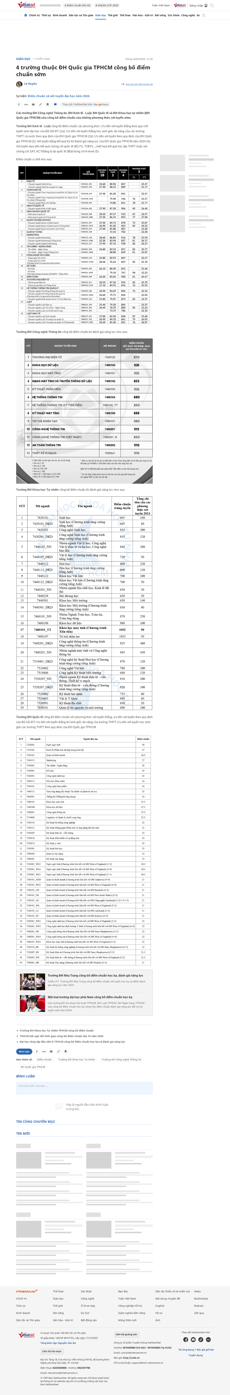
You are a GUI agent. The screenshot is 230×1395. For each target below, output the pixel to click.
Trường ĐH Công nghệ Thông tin (121, 1059)
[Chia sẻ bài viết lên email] (33, 104)
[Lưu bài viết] (47, 104)
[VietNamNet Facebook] (185, 1341)
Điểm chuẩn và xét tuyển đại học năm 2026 (58, 96)
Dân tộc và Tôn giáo (81, 15)
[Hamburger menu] (203, 15)
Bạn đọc (123, 1291)
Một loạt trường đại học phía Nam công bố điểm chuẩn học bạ (90, 997)
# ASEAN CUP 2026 (107, 5)
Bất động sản (89, 1320)
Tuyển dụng (196, 1355)
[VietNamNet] (25, 15)
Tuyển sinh (42, 59)
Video (197, 1291)
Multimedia (201, 1298)
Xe (198, 15)
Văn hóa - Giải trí (142, 15)
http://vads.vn (131, 1357)
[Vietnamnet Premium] (27, 1292)
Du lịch (85, 1313)
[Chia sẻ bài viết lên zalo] (26, 104)
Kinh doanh (60, 15)
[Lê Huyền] (19, 84)
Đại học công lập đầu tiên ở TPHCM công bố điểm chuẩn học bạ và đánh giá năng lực (72, 1041)
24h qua (199, 1313)
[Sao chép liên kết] (40, 104)
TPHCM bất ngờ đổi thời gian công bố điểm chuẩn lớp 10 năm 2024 (61, 1036)
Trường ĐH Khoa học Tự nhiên (76, 1059)
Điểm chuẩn (44, 1059)
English (159, 1305)
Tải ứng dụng (186, 1349)
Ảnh (157, 1320)
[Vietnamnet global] (179, 6)
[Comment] (55, 104)
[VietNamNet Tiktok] (200, 1341)
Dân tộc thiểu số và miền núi (172, 1291)
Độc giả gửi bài (205, 1349)
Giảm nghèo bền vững (131, 1313)
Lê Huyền (30, 83)
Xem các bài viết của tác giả (139, 84)
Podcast (198, 1305)
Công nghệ (188, 15)
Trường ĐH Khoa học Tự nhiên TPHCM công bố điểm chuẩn (57, 1030)
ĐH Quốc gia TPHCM (33, 1067)
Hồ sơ (158, 1313)
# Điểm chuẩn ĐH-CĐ (77, 5)
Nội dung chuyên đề (167, 1298)
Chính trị (34, 15)
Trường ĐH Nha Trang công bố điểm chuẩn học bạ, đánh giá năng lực (95, 975)
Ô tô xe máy (88, 1305)
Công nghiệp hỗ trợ (130, 1305)
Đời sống (160, 15)
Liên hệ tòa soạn (51, 1351)
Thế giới (113, 15)
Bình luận (24, 1051)
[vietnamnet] (27, 8)
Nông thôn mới (127, 1320)
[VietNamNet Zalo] (208, 1341)
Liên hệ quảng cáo (126, 1334)
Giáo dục (100, 15)
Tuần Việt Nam (161, 5)
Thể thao (125, 15)
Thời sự (46, 15)
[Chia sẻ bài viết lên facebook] (19, 104)
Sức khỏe (174, 15)
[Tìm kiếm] (212, 5)
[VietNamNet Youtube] (193, 1341)
